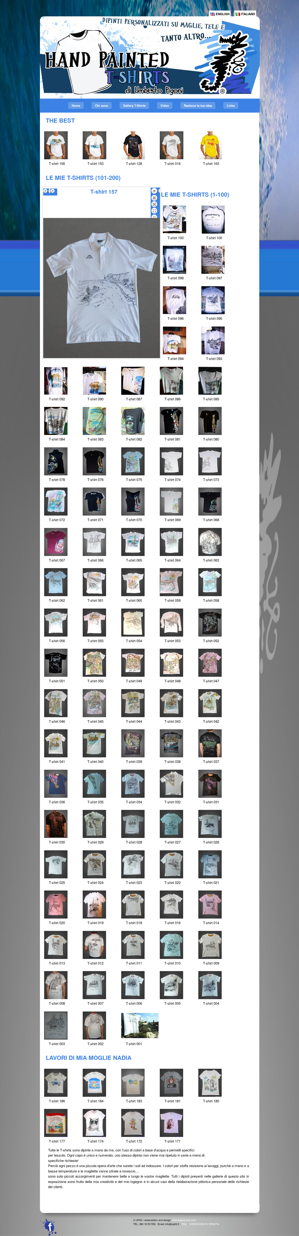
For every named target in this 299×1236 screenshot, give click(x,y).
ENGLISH (222, 14)
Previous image (46, 192)
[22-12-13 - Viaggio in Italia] (210, 1083)
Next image (53, 192)
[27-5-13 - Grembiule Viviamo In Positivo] (56, 1123)
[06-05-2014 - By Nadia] (133, 1083)
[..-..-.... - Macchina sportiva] (210, 145)
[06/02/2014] (171, 1083)
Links (231, 105)
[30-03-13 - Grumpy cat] (94, 1123)
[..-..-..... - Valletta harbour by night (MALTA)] (133, 145)
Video (164, 105)
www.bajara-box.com (184, 1220)
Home (76, 105)
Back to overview (155, 203)
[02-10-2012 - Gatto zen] (133, 1123)
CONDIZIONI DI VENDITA (204, 1224)
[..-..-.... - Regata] (94, 145)
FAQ (184, 1224)
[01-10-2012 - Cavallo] (171, 1123)
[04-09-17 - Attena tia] (56, 1083)
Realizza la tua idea (198, 105)
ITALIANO (247, 14)
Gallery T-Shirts (134, 105)
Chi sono (101, 105)
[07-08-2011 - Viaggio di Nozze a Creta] (56, 145)
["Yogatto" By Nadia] (94, 1083)
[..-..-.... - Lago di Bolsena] (172, 145)
